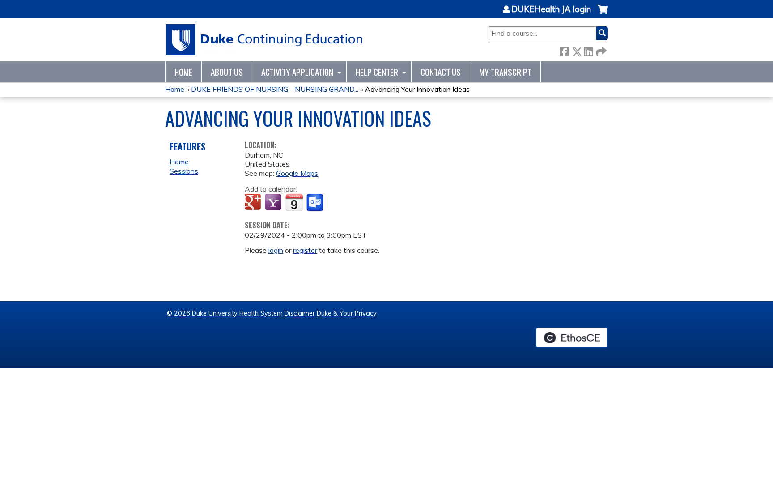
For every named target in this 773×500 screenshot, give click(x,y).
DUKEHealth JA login (551, 9)
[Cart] (603, 14)
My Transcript (505, 71)
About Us (227, 71)
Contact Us (440, 71)
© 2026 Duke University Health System (225, 313)
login (275, 250)
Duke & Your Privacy (347, 313)
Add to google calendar (254, 203)
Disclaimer (300, 313)
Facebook (564, 50)
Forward (600, 50)
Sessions (184, 171)
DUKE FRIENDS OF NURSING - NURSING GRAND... (274, 89)
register (305, 250)
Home (183, 71)
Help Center (377, 71)
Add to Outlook (315, 203)
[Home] (264, 39)
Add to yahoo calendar (274, 203)
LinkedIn (588, 50)
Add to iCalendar (294, 202)
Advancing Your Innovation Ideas (417, 89)
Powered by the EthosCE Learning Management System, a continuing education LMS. (571, 337)
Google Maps (297, 173)
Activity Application (297, 71)
